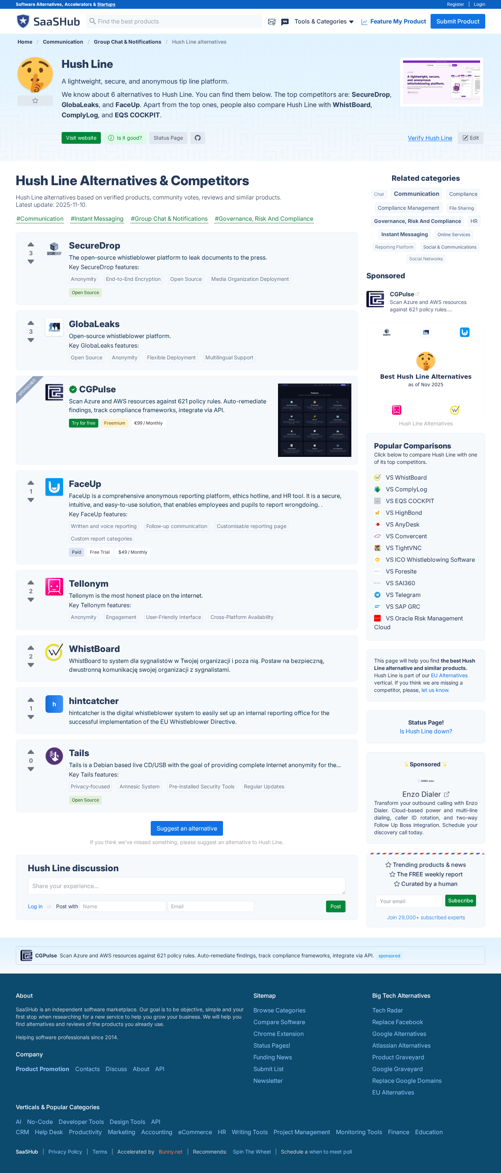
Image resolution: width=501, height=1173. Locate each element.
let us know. (435, 690)
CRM (22, 1132)
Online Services (454, 234)
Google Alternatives (399, 1033)
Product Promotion (42, 1069)
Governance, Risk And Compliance (417, 221)
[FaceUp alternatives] (54, 487)
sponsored (389, 955)
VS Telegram (402, 594)
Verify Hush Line (430, 138)
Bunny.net (171, 1151)
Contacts (87, 1069)
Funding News (272, 1057)
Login (479, 4)
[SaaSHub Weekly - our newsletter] (271, 21)
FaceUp (128, 105)
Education (429, 1132)
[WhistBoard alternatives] (54, 652)
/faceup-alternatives (49, 475)
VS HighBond (403, 512)
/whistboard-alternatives (55, 640)
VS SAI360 (399, 583)
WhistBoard (351, 105)
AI (18, 1121)
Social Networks (426, 258)
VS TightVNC (403, 547)
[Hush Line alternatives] (35, 74)
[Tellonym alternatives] (54, 586)
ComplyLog (80, 115)
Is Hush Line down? (426, 731)
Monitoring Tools (359, 1132)
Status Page (168, 138)
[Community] (285, 21)
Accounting (156, 1132)
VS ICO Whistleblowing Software (429, 559)
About (141, 1069)
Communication (416, 193)
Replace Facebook (397, 1022)
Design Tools (127, 1121)
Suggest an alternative (187, 828)
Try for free (83, 423)
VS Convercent (405, 536)
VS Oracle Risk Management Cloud (418, 623)
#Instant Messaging (97, 218)
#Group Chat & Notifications (169, 218)
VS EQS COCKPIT (409, 501)
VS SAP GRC (402, 606)
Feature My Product (397, 21)
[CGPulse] (54, 392)
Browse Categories (279, 1010)
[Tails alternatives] (54, 756)
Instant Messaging (404, 234)
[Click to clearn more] (250, 955)
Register (455, 4)
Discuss (116, 1069)
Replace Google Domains (407, 1080)
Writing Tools (250, 1132)
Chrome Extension (278, 1033)
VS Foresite (400, 571)
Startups (106, 4)
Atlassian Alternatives (401, 1045)
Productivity (85, 1132)
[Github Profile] (197, 138)
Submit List (268, 1069)
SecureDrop (371, 94)
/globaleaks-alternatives (55, 315)
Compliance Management (408, 208)
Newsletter (268, 1080)
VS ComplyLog (405, 489)
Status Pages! (271, 1045)
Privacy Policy (65, 1151)
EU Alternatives (449, 675)
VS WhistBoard (405, 477)
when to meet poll (330, 1151)
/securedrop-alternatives (56, 237)
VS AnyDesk (402, 524)
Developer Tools (81, 1121)
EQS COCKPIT (137, 115)
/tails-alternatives (45, 744)
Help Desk (49, 1132)
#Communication (40, 218)
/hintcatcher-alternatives (55, 692)
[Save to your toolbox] (35, 100)
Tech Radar (387, 1010)
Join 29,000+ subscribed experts (426, 917)
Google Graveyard (397, 1069)
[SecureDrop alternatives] (54, 248)
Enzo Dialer (422, 794)
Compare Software (279, 1022)
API (159, 1069)
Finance (398, 1132)
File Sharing (461, 208)
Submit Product (457, 21)
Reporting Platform (394, 247)
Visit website (81, 138)
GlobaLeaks (80, 105)
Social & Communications (449, 247)
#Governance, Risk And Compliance (264, 218)
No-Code (40, 1121)
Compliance (463, 194)
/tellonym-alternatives (52, 575)
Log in (36, 906)
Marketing (121, 1132)
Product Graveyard (398, 1057)
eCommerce (195, 1132)
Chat (379, 194)
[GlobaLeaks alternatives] (54, 327)
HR (474, 221)
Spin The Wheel (252, 1151)
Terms (99, 1151)
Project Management (302, 1132)
